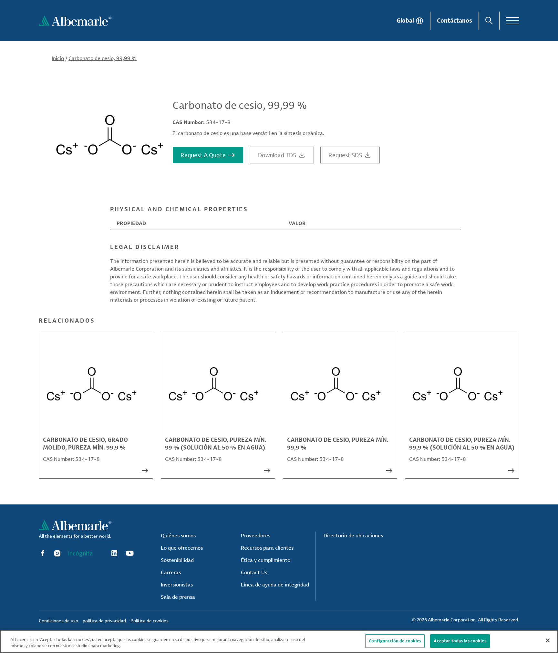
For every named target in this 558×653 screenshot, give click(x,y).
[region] (279, 641)
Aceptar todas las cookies (460, 641)
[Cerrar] (548, 640)
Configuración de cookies (395, 641)
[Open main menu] (512, 21)
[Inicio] (75, 21)
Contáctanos (454, 20)
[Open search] (489, 21)
